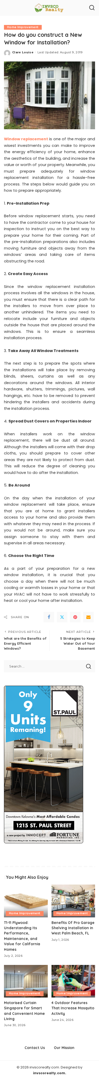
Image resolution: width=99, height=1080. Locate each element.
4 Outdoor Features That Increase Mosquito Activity (72, 1008)
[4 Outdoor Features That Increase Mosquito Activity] (73, 981)
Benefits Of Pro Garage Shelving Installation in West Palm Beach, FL (73, 928)
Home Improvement (23, 27)
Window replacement (26, 139)
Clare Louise (23, 52)
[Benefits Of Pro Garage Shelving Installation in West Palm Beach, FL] (73, 901)
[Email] (88, 617)
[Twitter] (62, 617)
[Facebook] (49, 617)
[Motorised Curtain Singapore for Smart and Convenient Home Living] (26, 981)
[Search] (92, 8)
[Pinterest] (75, 617)
